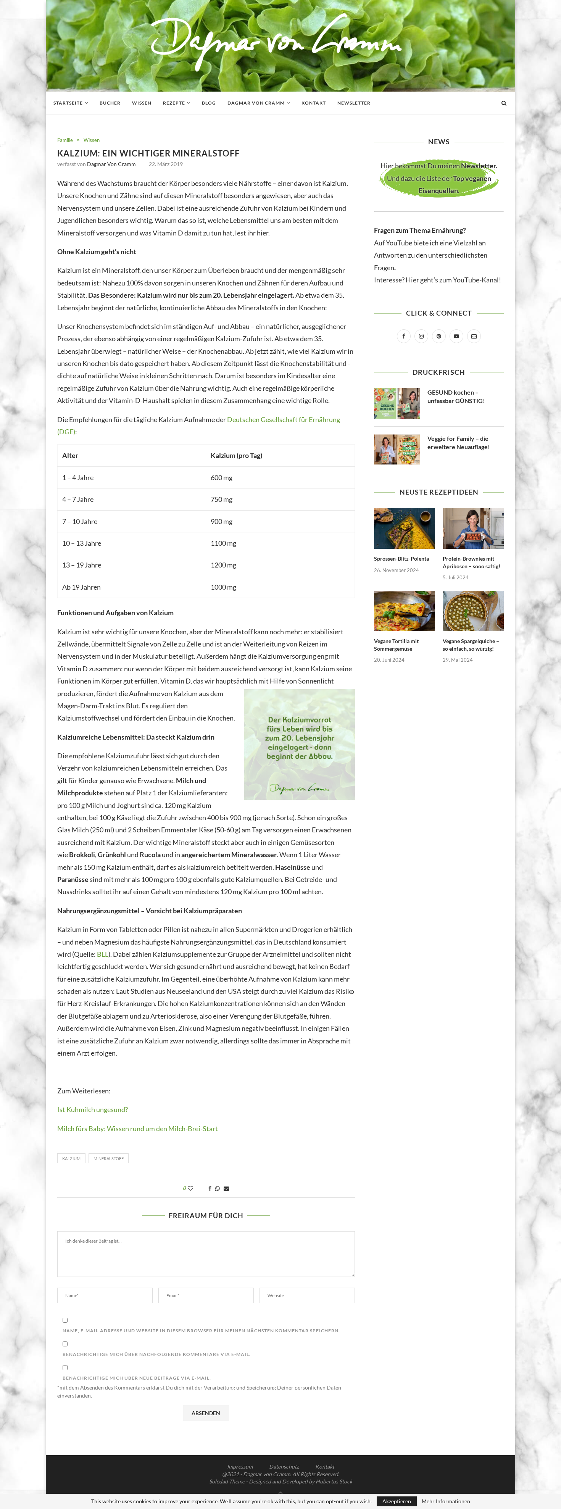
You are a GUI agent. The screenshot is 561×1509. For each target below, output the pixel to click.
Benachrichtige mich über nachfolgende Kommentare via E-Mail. (157, 1354)
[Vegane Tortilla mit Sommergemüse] (404, 611)
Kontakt (313, 103)
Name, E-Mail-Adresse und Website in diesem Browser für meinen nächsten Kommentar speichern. (201, 1330)
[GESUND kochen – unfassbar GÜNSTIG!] (397, 403)
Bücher (110, 103)
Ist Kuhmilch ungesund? (92, 1109)
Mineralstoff (109, 1158)
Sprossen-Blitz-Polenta (401, 558)
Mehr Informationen (446, 1501)
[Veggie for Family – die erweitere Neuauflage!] (397, 449)
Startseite (68, 103)
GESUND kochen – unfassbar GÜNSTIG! (456, 396)
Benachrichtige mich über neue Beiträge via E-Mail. (137, 1378)
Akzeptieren (396, 1501)
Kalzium (71, 1158)
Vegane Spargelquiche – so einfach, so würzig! (471, 645)
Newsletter (354, 103)
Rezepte (174, 103)
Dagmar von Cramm (256, 103)
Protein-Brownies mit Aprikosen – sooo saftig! (471, 562)
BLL (102, 954)
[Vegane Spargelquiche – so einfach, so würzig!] (473, 611)
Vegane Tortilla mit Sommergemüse (396, 645)
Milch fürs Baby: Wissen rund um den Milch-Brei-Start (137, 1128)
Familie (65, 140)
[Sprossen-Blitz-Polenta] (404, 528)
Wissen (142, 103)
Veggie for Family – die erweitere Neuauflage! (458, 442)
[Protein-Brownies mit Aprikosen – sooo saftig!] (473, 528)
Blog (209, 103)
